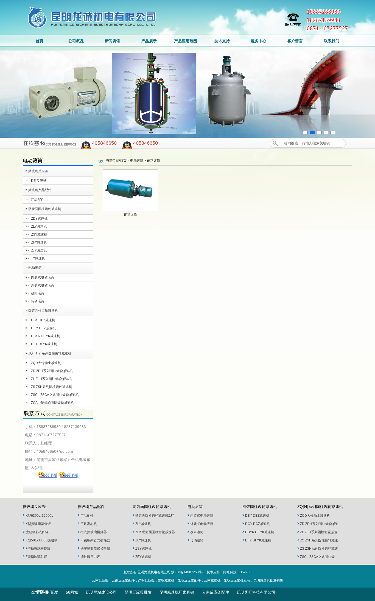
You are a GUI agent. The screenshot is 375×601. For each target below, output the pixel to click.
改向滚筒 (196, 532)
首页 (39, 41)
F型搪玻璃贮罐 (36, 557)
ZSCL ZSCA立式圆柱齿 (317, 557)
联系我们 (331, 41)
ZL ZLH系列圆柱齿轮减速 (318, 532)
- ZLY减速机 (36, 226)
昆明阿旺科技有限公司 (256, 592)
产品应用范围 (185, 41)
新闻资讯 (112, 41)
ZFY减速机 (143, 557)
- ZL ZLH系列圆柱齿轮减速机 (49, 379)
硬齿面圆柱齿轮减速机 (43, 209)
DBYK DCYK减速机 (259, 532)
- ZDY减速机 (36, 218)
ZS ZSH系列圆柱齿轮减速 (319, 540)
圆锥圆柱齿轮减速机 (42, 310)
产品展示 (149, 41)
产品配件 (87, 516)
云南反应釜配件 (215, 592)
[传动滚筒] (130, 210)
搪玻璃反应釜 (37, 171)
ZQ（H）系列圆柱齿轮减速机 (48, 353)
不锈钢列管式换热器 (95, 540)
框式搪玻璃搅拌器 (93, 532)
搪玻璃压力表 (90, 557)
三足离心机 (88, 524)
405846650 (104, 143)
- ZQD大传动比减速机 (43, 363)
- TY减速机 (35, 258)
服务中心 (258, 41)
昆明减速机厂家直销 (176, 592)
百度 (54, 592)
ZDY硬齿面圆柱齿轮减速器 (155, 532)
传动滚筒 (130, 214)
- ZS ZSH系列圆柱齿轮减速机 (49, 387)
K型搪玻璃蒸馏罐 (38, 524)
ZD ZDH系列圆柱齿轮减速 (319, 524)
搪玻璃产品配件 (38, 190)
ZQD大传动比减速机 (315, 516)
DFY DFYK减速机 (258, 540)
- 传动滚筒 (35, 301)
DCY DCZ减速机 (257, 524)
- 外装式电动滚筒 (40, 285)
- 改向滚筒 (35, 293)
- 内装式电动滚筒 (40, 277)
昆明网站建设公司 (101, 592)
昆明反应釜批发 (138, 592)
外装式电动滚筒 (201, 524)
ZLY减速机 (143, 524)
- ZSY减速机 (36, 234)
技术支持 (222, 41)
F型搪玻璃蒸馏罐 (38, 548)
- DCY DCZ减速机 (41, 328)
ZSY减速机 (143, 548)
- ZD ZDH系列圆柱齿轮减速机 (49, 371)
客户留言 (295, 41)
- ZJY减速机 (36, 250)
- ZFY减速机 (36, 242)
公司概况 (76, 41)
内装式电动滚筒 (201, 516)
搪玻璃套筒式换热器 (95, 548)
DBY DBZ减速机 (257, 516)
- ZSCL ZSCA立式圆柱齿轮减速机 (52, 395)
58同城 (72, 592)
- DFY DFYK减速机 (41, 344)
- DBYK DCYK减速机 (43, 336)
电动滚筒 (33, 268)
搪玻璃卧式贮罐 (37, 532)
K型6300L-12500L (39, 516)
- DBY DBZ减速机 (40, 320)
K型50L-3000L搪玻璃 (41, 540)
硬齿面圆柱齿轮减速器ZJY (154, 516)
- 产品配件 (35, 200)
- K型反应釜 (36, 181)
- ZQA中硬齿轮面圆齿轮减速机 (50, 403)
